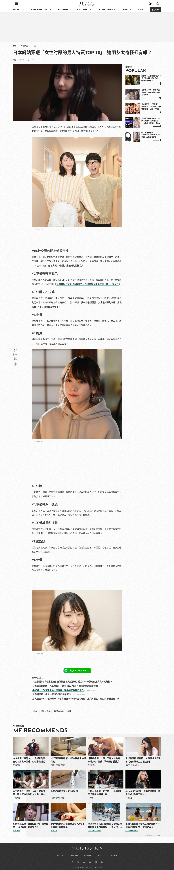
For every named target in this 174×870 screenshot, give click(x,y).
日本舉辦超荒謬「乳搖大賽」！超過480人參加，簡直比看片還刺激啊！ (66, 686)
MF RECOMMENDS (40, 731)
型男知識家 (45, 711)
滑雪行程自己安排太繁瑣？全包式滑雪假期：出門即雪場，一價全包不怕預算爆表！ (105, 826)
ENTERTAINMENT (40, 10)
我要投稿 (113, 855)
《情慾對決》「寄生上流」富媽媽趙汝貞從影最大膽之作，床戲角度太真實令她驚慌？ (72, 682)
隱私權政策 (73, 855)
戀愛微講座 (59, 711)
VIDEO (141, 10)
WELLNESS (62, 10)
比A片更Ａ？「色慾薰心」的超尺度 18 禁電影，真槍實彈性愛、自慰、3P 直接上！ (151, 106)
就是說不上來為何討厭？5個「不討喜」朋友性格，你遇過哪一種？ (151, 78)
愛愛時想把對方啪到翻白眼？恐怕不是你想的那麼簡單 (68, 825)
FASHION (17, 10)
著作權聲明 (88, 855)
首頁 (14, 46)
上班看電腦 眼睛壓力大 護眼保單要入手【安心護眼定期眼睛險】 (143, 760)
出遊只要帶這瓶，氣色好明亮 (64, 791)
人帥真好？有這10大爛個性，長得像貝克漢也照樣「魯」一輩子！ (88, 284)
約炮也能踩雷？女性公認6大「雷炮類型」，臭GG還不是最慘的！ (30, 825)
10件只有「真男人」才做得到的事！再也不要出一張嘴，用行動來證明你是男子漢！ (30, 760)
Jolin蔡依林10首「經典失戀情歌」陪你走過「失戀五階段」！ (143, 793)
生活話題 (24, 46)
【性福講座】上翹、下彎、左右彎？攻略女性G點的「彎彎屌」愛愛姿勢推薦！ (105, 760)
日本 (34, 46)
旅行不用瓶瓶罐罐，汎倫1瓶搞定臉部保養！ (68, 760)
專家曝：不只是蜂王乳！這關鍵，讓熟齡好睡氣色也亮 (58, 690)
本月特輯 (155, 10)
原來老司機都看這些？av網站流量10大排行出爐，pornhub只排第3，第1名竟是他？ (150, 120)
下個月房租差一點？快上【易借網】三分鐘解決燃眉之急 (105, 793)
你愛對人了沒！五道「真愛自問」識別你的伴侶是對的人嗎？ (150, 92)
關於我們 (60, 855)
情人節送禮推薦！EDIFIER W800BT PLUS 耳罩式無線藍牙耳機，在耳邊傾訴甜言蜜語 (150, 135)
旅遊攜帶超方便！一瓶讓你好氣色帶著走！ (52, 694)
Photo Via (39, 229)
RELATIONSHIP (105, 10)
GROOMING (83, 10)
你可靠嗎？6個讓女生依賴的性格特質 (65, 265)
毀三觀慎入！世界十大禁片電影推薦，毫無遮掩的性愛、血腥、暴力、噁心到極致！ (30, 793)
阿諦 (14, 60)
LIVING (125, 10)
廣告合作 (101, 855)
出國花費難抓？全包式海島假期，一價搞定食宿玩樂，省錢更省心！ (142, 825)
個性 (69, 711)
